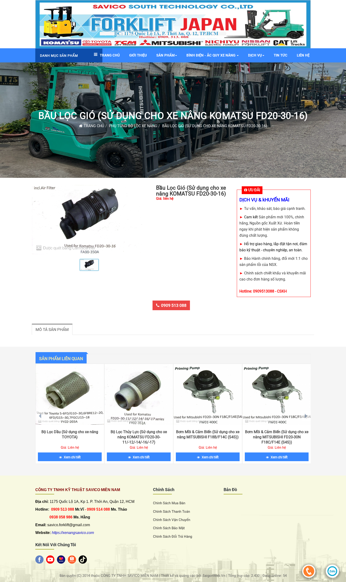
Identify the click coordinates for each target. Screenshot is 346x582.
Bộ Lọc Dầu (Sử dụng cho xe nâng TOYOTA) (69, 434)
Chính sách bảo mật (169, 528)
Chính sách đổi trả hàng (172, 536)
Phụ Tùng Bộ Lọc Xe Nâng (133, 126)
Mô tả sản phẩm (52, 329)
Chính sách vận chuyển (171, 520)
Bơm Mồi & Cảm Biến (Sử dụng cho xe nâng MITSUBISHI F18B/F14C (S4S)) (207, 434)
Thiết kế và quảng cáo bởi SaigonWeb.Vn (193, 576)
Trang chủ (93, 126)
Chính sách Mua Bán (169, 503)
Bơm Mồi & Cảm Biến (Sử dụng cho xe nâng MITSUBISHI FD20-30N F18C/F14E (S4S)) (276, 437)
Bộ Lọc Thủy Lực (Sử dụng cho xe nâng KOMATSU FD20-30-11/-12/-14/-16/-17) (139, 437)
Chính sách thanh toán (171, 511)
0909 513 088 (173, 305)
